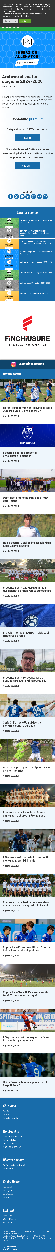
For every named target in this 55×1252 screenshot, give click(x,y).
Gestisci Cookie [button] (10, 21)
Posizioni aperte (10, 1118)
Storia (6, 1111)
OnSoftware (11, 1246)
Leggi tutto (26, 16)
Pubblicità (8, 1168)
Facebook (7, 1187)
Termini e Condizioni (12, 1136)
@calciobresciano (31, 363)
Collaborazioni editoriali (14, 1165)
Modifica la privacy (12, 1146)
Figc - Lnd (7, 1215)
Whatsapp (8, 1193)
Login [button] (27, 137)
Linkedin (7, 1197)
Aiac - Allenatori (10, 1219)
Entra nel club (9, 1139)
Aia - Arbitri (8, 1222)
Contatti (7, 1114)
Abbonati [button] (27, 165)
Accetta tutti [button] (25, 21)
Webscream (12, 1249)
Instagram (8, 1190)
